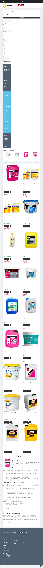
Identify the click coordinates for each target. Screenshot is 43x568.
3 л (4, 49)
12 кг (5, 40)
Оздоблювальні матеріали (7, 80)
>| (26, 456)
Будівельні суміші (6, 73)
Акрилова (5, 23)
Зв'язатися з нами (5, 540)
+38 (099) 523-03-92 (26, 539)
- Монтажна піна (6, 118)
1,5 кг (5, 36)
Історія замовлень (15, 541)
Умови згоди (5, 539)
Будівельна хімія (7, 11)
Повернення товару (6, 542)
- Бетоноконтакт (7, 99)
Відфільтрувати (7, 61)
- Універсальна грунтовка (7, 106)
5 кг (5, 52)
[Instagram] (27, 532)
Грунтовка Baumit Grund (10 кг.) (27, 382)
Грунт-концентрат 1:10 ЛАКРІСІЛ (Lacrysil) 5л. (30, 183)
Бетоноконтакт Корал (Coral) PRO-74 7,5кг (29, 349)
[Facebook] (26, 532)
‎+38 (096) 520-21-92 (26, 540)
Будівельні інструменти (6, 139)
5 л (4, 53)
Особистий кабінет (16, 540)
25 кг (5, 48)
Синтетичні (6, 28)
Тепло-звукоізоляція (6, 87)
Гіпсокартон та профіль (6, 66)
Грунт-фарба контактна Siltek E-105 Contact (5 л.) (11, 382)
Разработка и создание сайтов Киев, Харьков (6, 556)
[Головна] (3, 11)
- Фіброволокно (7, 131)
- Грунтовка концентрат (7, 102)
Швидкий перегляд (12, 172)
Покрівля (5, 83)
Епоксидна (6, 26)
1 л (4, 35)
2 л (4, 44)
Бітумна (5, 24)
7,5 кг (5, 56)
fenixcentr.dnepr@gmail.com (26, 544)
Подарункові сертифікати (7, 547)
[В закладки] (8, 192)
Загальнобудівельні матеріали (7, 70)
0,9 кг (5, 33)
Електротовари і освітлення (7, 146)
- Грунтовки (6, 95)
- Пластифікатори (7, 124)
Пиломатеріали (7, 76)
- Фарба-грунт (6, 110)
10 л (5, 39)
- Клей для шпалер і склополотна (6, 114)
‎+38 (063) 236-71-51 (26, 542)
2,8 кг (5, 45)
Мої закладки (15, 543)
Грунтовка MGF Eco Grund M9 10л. (28, 249)
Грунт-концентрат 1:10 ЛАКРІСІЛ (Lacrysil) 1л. (11, 216)
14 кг (5, 41)
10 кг (5, 37)
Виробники (4, 545)
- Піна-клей (6, 121)
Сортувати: (6, 162)
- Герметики (6, 92)
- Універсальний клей (7, 128)
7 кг (5, 54)
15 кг (5, 43)
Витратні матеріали (6, 142)
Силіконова (6, 27)
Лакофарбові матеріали (6, 135)
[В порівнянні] (10, 192)
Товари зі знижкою (6, 550)
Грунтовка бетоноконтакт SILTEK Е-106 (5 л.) (10, 412)
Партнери (4, 548)
